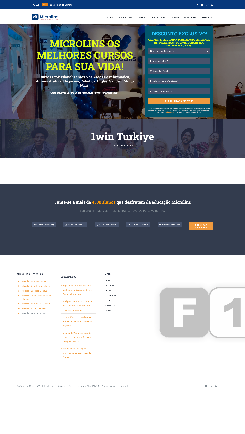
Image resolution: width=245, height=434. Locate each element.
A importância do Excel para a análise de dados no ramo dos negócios (77, 321)
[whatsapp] (212, 5)
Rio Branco (170, 112)
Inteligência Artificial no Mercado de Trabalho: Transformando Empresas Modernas (78, 305)
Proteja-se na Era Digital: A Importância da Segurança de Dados (77, 352)
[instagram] (207, 5)
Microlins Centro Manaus (34, 281)
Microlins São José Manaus (34, 290)
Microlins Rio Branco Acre (34, 308)
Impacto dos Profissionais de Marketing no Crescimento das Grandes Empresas (77, 290)
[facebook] (197, 5)
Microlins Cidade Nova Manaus (36, 286)
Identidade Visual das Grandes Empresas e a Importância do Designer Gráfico (77, 337)
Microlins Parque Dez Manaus (36, 303)
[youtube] (202, 5)
